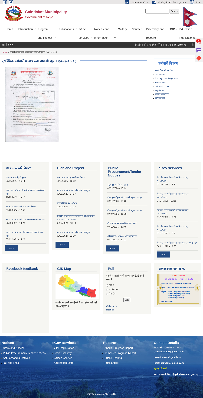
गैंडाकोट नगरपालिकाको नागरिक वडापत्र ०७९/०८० (177, 242)
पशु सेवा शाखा (160, 90)
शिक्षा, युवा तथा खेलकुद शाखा (166, 78)
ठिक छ (111, 285)
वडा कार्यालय (160, 74)
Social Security (63, 353)
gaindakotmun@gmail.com (168, 351)
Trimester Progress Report (120, 353)
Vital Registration (64, 347)
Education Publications (187, 33)
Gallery (122, 29)
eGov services (84, 33)
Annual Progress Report (119, 347)
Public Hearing (113, 357)
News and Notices (14, 347)
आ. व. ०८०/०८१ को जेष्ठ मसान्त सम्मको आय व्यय (25, 219)
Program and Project (45, 33)
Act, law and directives (16, 357)
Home (9, 29)
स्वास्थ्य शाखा (160, 82)
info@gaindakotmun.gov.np (169, 363)
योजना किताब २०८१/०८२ (67, 203)
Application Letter (64, 362)
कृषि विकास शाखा (162, 86)
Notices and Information (101, 33)
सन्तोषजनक (113, 289)
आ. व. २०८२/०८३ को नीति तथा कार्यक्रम (73, 190)
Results (110, 309)
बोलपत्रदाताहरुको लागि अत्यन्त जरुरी (122, 223)
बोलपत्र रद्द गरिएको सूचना (16, 177)
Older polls (111, 306)
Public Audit (111, 362)
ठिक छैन (112, 293)
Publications (66, 29)
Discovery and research (155, 33)
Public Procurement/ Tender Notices (24, 353)
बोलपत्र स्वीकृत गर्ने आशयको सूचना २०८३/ (124, 197)
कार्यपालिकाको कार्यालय (164, 70)
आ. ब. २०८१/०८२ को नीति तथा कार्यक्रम (73, 232)
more (11, 248)
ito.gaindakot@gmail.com (168, 357)
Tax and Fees (11, 362)
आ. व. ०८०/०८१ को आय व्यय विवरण (21, 206)
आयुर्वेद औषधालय (162, 94)
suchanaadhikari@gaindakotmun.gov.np (176, 374)
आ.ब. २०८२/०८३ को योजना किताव (71, 177)
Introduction (25, 29)
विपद (172, 29)
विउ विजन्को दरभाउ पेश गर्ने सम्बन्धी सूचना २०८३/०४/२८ (152, 44)
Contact (136, 29)
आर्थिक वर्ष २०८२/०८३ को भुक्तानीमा (122, 236)
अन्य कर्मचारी (160, 98)
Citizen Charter (63, 357)
